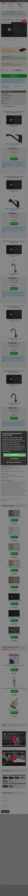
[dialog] (14, 448)
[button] (14, 462)
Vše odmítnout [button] (14, 458)
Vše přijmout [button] (14, 455)
